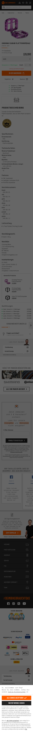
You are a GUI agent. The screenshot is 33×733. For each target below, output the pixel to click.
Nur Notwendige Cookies (16, 703)
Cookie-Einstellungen (17, 692)
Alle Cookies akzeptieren (15, 698)
